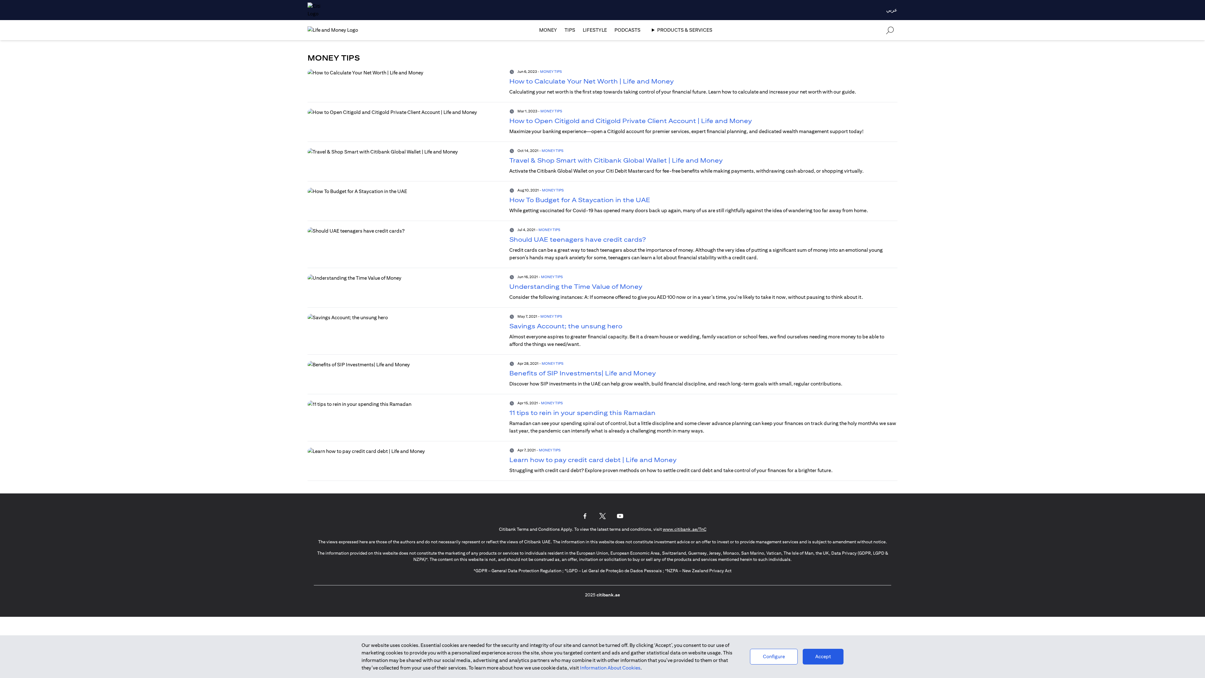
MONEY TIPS (551, 71)
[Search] (890, 30)
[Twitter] (602, 516)
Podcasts (627, 30)
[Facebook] (585, 516)
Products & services (684, 30)
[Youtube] (620, 516)
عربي (891, 10)
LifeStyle (595, 30)
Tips (570, 30)
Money (548, 30)
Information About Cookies (610, 668)
